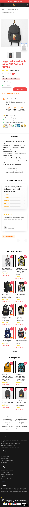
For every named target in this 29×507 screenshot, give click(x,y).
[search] (24, 5)
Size (3, 76)
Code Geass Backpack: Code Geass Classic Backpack (20, 296)
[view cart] (27, 5)
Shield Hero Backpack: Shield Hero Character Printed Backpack (7, 319)
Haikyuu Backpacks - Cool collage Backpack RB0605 (7, 270)
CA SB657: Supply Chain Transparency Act (11, 462)
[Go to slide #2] (18, 55)
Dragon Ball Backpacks (12, 9)
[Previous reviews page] (18, 240)
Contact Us (3, 476)
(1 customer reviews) (14, 70)
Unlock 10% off (3, 500)
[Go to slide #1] (10, 55)
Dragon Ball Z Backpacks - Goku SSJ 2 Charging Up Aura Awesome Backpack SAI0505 (21, 271)
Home (2, 9)
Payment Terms (5, 472)
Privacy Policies (5, 458)
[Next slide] (26, 32)
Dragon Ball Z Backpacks (7, 12)
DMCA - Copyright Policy (7, 460)
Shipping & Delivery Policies (7, 470)
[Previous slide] (3, 32)
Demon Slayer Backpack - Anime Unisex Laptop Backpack (21, 342)
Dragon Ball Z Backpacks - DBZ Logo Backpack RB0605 (7, 402)
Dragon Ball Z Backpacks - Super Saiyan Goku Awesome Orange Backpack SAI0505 (7, 378)
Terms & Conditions (5, 456)
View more (14, 351)
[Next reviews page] (25, 240)
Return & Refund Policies (7, 474)
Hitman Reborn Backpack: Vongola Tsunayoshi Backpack (7, 296)
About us (3, 454)
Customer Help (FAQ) (6, 479)
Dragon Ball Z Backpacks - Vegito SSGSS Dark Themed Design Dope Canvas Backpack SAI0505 (20, 378)
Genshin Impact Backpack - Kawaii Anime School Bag (19, 319)
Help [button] (26, 505)
